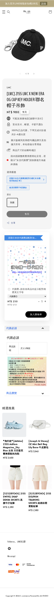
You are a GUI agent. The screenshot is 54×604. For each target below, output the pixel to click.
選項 (9, 194)
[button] (3, 12)
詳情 (43, 3)
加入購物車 (36, 314)
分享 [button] (13, 222)
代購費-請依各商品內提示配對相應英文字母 (29, 290)
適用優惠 (11, 172)
